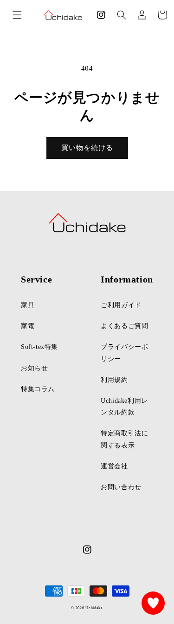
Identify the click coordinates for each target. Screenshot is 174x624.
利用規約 (114, 379)
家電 (27, 325)
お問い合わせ (121, 487)
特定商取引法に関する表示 (124, 439)
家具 (27, 305)
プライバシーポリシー (124, 352)
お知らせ (34, 368)
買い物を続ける (87, 147)
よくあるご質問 (124, 325)
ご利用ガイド (121, 305)
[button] (121, 15)
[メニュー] (17, 15)
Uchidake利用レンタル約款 (124, 406)
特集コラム (38, 389)
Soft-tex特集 (39, 346)
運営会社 (114, 466)
